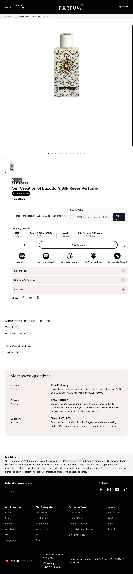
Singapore (10, 540)
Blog (110, 523)
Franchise (113, 529)
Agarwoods (42, 523)
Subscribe (54, 491)
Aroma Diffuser (44, 529)
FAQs (111, 517)
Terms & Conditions (79, 523)
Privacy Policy (76, 517)
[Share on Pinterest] (38, 298)
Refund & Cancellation (81, 529)
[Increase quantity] (32, 245)
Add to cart (78, 244)
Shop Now (117, 217)
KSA (7, 517)
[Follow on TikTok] (125, 489)
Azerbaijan (10, 529)
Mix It (39, 534)
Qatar (8, 512)
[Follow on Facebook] (101, 489)
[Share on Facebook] (23, 298)
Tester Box (42, 517)
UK (7, 534)
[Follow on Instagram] (109, 489)
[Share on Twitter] (30, 298)
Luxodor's (17, 180)
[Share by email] (45, 298)
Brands (40, 540)
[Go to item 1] (11, 166)
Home (8, 16)
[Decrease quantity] (16, 245)
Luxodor (87, 558)
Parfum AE (114, 512)
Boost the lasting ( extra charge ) (39, 215)
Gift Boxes (41, 512)
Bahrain (9, 523)
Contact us (74, 512)
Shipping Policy (77, 534)
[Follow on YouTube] (117, 489)
